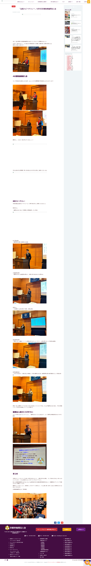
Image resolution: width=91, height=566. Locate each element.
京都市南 (69, 61)
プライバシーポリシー (52, 562)
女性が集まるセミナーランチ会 (75, 15)
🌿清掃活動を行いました (76, 23)
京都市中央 (69, 58)
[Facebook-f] (5, 560)
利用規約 (58, 562)
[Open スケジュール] (33, 1)
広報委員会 (69, 67)
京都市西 (72, 13)
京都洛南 (13, 6)
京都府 (68, 64)
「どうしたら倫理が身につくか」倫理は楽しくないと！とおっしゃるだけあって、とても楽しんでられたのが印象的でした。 (75, 39)
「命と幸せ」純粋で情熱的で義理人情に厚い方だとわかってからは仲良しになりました (75, 48)
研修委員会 (69, 68)
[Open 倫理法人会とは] (23, 1)
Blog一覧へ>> (73, 7)
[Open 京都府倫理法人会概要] (46, 1)
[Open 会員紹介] (72, 1)
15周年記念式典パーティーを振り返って (75, 30)
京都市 (72, 35)
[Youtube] (7, 560)
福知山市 (69, 69)
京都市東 (69, 62)
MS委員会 (69, 56)
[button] (55, 523)
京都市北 (69, 59)
